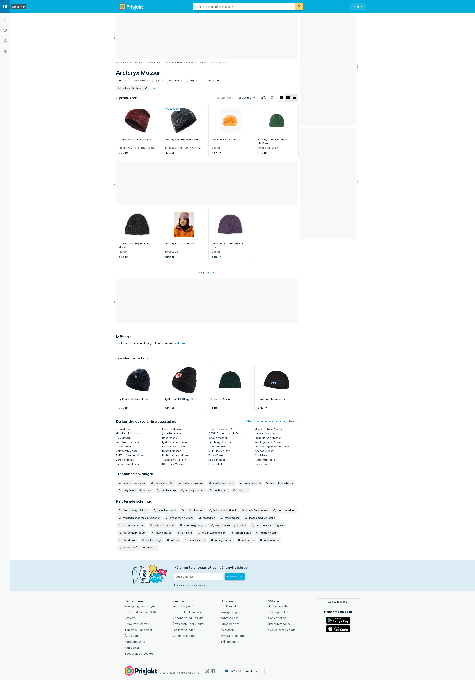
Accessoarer (166, 62)
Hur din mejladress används (189, 584)
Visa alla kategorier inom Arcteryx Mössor (272, 421)
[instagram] (206, 670)
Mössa (181, 343)
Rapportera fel (207, 272)
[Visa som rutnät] (281, 97)
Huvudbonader (185, 62)
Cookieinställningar (281, 630)
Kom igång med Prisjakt (141, 606)
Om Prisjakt (228, 606)
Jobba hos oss (230, 624)
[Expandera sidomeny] (5, 20)
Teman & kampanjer (138, 630)
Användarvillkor (279, 606)
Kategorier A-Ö (135, 641)
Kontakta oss (229, 618)
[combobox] (244, 6)
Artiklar (130, 618)
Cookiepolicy (277, 618)
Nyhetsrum (227, 630)
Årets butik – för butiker (188, 624)
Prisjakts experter (136, 624)
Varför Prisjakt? (182, 606)
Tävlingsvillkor (278, 612)
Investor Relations (232, 636)
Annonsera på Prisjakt (187, 618)
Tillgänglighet (229, 641)
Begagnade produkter (139, 653)
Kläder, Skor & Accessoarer (140, 62)
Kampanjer (132, 647)
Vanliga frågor (229, 612)
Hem (118, 62)
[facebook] (213, 670)
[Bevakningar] (5, 41)
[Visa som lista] (288, 97)
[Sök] (299, 6)
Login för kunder (183, 630)
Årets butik (132, 636)
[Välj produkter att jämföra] (263, 98)
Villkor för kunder (183, 636)
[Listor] (5, 30)
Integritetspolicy (279, 624)
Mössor (202, 62)
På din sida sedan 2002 (141, 612)
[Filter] (5, 51)
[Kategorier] (5, 6)
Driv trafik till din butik (187, 612)
